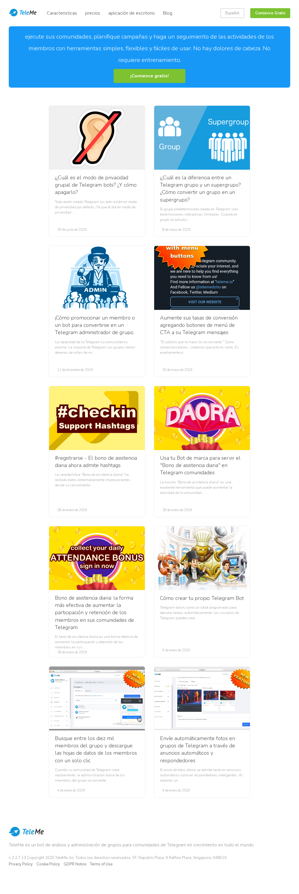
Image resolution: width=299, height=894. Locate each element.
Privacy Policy (21, 864)
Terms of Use (101, 864)
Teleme (23, 13)
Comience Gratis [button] (270, 13)
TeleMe (26, 835)
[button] (149, 76)
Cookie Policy (48, 864)
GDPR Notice (75, 864)
